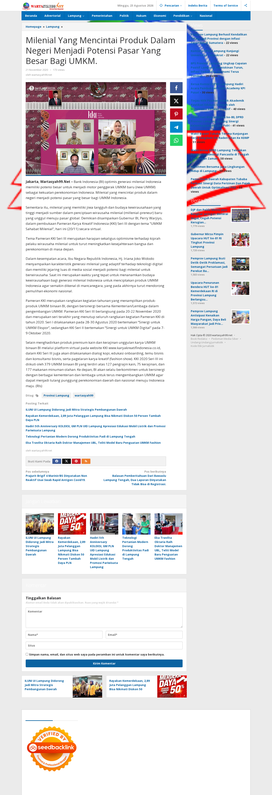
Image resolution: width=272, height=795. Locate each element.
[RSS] (86, 461)
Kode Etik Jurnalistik (202, 346)
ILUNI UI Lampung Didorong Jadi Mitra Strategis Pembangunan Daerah (76, 409)
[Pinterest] (76, 461)
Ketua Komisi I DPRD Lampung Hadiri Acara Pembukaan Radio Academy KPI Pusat (218, 88)
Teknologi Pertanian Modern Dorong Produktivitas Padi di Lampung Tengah (80, 436)
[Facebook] (56, 461)
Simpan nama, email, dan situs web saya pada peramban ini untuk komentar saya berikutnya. (96, 654)
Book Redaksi (199, 339)
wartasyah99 (84, 395)
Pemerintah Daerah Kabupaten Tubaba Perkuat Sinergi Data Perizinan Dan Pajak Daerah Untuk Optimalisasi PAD (220, 183)
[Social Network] (245, 6)
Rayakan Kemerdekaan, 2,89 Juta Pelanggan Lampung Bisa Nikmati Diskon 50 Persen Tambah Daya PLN (71, 550)
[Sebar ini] (176, 87)
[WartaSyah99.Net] (43, 6)
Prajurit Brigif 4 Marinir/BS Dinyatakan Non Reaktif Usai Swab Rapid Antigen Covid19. (56, 476)
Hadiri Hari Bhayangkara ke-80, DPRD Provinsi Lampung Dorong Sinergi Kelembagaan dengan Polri (217, 121)
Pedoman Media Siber (224, 339)
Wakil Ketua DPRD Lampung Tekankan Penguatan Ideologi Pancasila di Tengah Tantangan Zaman (220, 154)
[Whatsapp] (176, 140)
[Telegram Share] (176, 127)
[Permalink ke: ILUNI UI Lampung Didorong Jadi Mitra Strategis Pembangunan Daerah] (40, 523)
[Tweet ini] (176, 100)
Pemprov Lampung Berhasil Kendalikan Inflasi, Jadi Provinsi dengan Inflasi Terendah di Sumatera (219, 38)
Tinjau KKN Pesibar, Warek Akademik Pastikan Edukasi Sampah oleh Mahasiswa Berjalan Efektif (217, 105)
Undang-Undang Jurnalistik (207, 342)
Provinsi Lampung (56, 395)
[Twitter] (66, 461)
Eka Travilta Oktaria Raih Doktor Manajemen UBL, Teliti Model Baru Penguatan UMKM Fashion (93, 443)
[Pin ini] (176, 114)
